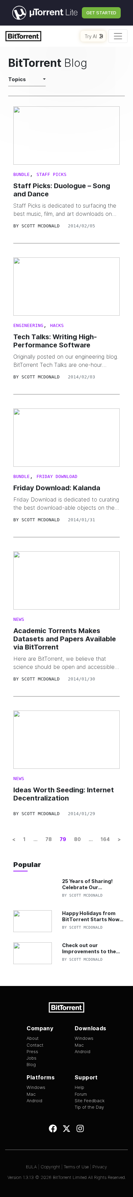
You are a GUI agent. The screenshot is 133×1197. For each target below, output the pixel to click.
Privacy (99, 1166)
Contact (35, 1045)
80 (77, 839)
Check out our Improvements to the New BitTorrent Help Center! (89, 948)
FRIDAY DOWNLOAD (56, 476)
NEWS (18, 619)
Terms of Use (76, 1166)
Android (82, 1051)
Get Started (101, 12)
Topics (17, 79)
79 (63, 839)
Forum (81, 1094)
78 (48, 839)
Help (79, 1087)
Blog (31, 1064)
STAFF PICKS (51, 174)
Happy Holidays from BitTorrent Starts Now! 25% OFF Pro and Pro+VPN (91, 916)
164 (105, 839)
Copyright (50, 1166)
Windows (84, 1038)
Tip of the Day (89, 1107)
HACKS (57, 325)
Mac (79, 1045)
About (33, 1038)
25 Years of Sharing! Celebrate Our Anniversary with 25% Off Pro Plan (89, 884)
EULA (31, 1166)
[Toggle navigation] (118, 36)
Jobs (31, 1058)
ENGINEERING (28, 325)
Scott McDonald (40, 225)
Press (32, 1051)
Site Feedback (90, 1100)
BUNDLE (21, 174)
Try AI (91, 36)
